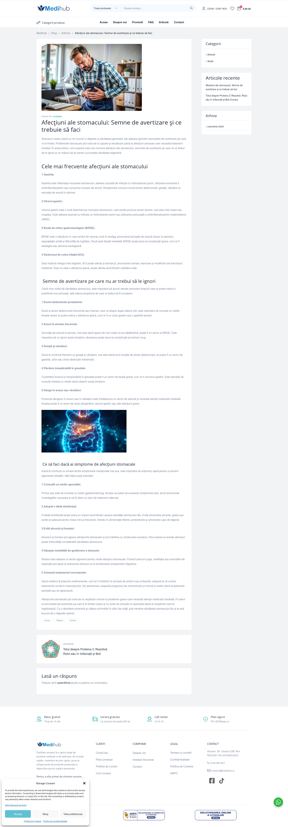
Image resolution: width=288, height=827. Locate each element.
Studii (210, 61)
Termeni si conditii (181, 753)
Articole (211, 54)
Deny (45, 814)
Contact (137, 766)
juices (47, 620)
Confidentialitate (180, 759)
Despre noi (139, 753)
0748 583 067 (217, 763)
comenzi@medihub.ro (222, 770)
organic (59, 620)
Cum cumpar (103, 773)
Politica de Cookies (32, 821)
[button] (84, 783)
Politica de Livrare (106, 766)
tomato (73, 620)
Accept (18, 814)
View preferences (73, 814)
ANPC (174, 773)
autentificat (63, 683)
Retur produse (104, 759)
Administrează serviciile (15, 805)
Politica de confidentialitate (55, 821)
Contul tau (102, 753)
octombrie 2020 (215, 126)
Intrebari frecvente (143, 760)
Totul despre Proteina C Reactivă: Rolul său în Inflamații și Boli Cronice (77, 649)
